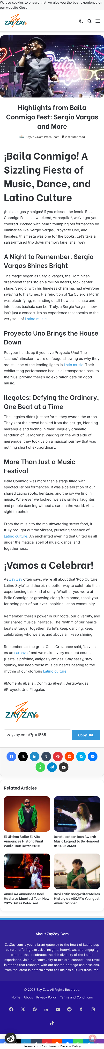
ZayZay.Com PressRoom (42, 137)
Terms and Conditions (76, 997)
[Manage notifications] (93, 1038)
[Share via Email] (63, 767)
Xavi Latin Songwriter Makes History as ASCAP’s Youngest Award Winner (77, 898)
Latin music (73, 365)
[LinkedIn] (34, 756)
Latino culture (15, 536)
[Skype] (81, 756)
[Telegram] (52, 767)
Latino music (35, 319)
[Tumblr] (46, 756)
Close (23, 7)
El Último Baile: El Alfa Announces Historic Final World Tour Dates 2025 (23, 841)
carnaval (21, 652)
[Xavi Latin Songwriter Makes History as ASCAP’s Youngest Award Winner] (77, 871)
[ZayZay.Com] (16, 20)
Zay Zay (15, 579)
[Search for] (89, 22)
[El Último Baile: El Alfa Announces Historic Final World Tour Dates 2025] (27, 814)
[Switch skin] (81, 22)
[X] (23, 756)
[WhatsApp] (40, 767)
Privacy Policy (46, 997)
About (28, 997)
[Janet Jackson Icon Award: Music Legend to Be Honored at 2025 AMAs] (77, 814)
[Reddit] (69, 756)
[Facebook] (11, 756)
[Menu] (98, 22)
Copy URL (86, 735)
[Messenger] (92, 756)
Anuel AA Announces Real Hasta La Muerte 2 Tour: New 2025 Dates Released (27, 898)
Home (15, 997)
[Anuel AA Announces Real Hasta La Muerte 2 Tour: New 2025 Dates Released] (27, 871)
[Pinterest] (58, 756)
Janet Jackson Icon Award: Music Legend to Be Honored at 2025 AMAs (76, 841)
